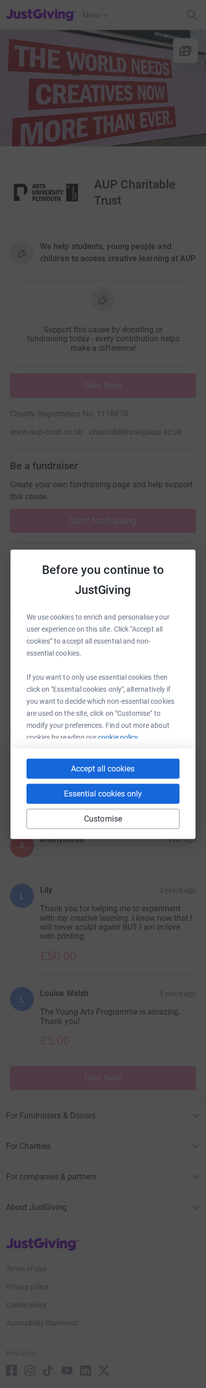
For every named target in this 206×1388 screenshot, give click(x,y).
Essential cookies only (103, 793)
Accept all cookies (102, 768)
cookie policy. (119, 737)
